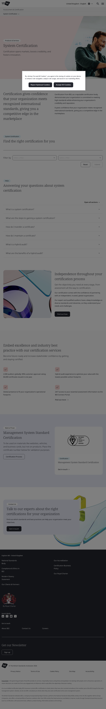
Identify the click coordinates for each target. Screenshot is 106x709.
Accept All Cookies (63, 85)
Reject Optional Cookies (40, 85)
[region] (54, 81)
